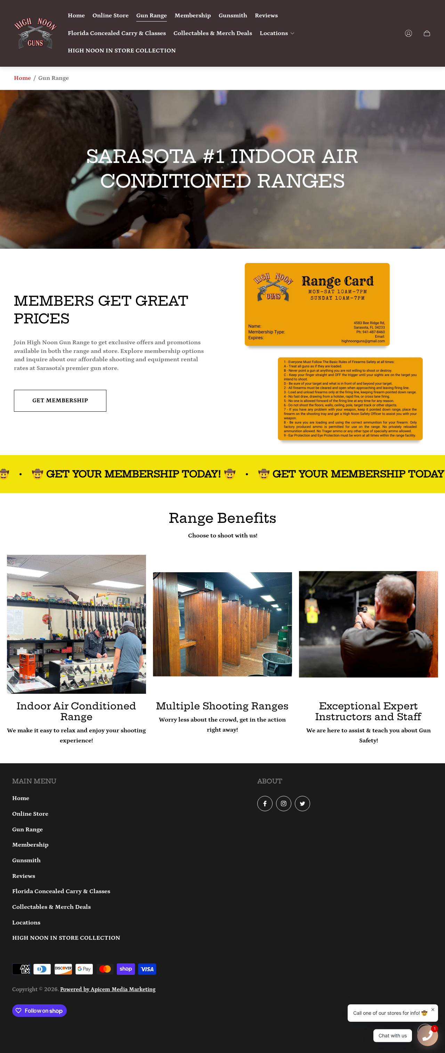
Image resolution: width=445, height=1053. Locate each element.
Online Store (30, 814)
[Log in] (408, 33)
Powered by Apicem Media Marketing (107, 989)
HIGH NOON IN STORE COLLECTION (66, 938)
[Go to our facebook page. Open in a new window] (265, 803)
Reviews (23, 876)
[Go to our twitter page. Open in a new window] (302, 803)
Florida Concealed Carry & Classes (61, 891)
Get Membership (60, 400)
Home (22, 78)
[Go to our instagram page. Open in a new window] (283, 803)
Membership (30, 844)
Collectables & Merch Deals (51, 907)
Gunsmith (26, 860)
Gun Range (27, 829)
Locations (26, 922)
